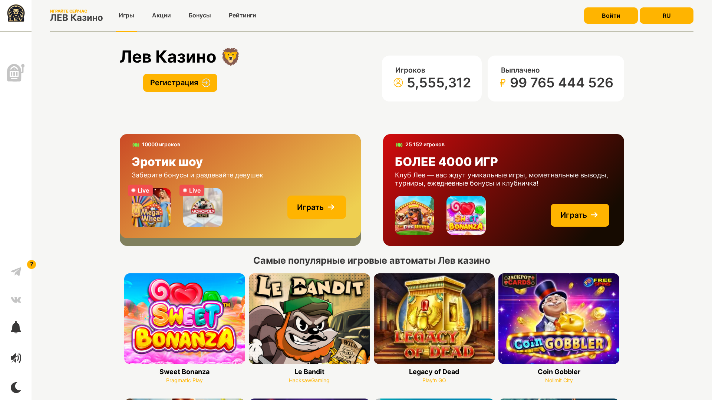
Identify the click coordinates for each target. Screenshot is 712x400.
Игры (126, 15)
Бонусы (200, 15)
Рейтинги (242, 15)
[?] (16, 269)
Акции (161, 15)
